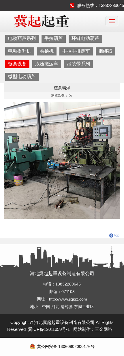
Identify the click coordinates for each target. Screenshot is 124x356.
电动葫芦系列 (22, 38)
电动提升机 (19, 51)
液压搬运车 (46, 63)
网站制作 (82, 329)
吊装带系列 (78, 63)
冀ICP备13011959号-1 (49, 329)
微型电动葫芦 (22, 76)
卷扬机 (47, 51)
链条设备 (17, 63)
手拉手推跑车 (76, 51)
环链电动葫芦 (85, 38)
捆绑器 (105, 51)
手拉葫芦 (53, 38)
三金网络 (103, 329)
